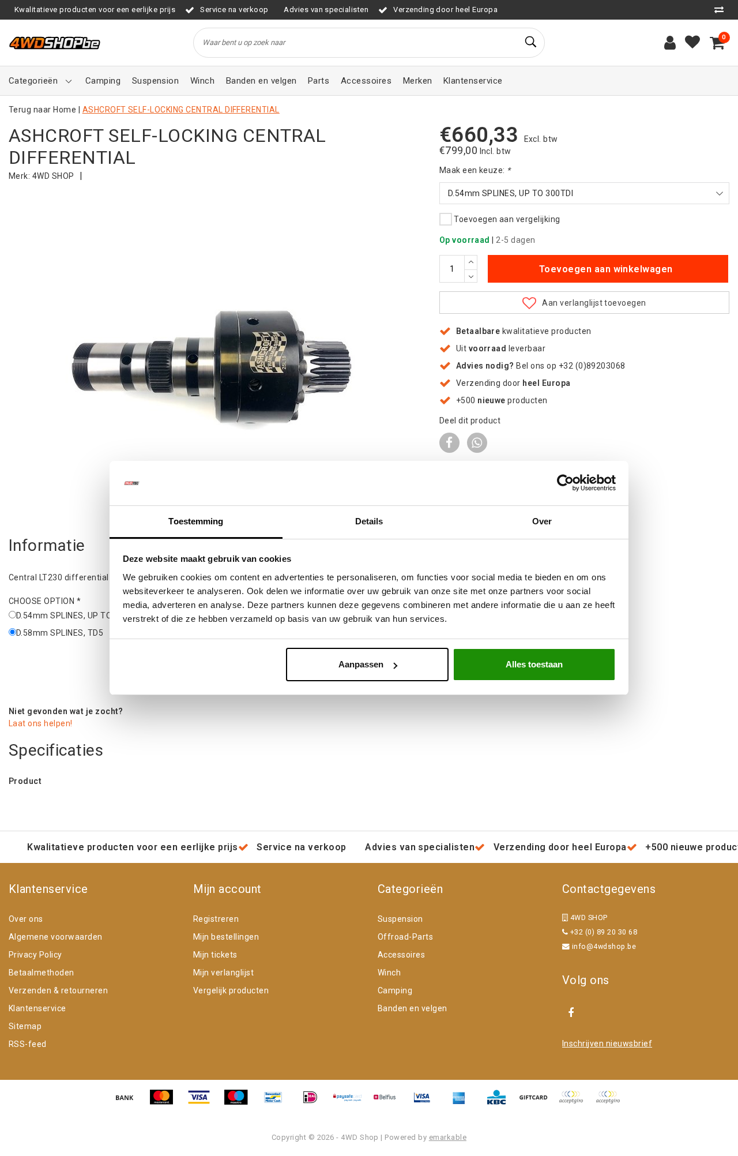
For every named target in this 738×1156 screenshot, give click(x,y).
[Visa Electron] (426, 1102)
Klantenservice (37, 1008)
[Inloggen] (670, 43)
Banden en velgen (412, 1008)
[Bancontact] (277, 1102)
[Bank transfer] (128, 1102)
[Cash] (537, 1102)
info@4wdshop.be (604, 946)
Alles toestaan (534, 664)
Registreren (216, 919)
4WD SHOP (53, 176)
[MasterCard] (165, 1102)
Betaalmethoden (41, 972)
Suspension (400, 919)
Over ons (26, 919)
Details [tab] (369, 521)
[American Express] (463, 1102)
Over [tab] (542, 521)
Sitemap (25, 1026)
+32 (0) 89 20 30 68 (602, 932)
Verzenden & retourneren (58, 990)
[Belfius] (388, 1102)
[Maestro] (239, 1102)
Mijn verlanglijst (223, 972)
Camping (395, 990)
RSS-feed (28, 1044)
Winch (389, 972)
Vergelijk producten (231, 990)
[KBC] (500, 1102)
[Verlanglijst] (692, 43)
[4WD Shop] (55, 43)
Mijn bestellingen (226, 936)
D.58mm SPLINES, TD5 (59, 632)
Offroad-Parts (405, 936)
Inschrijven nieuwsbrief (607, 1043)
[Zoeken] (531, 42)
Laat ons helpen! (41, 723)
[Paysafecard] (351, 1102)
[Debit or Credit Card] (610, 1102)
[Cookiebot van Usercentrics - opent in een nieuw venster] (565, 483)
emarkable (447, 1137)
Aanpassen (360, 664)
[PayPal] (574, 1102)
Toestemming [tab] (195, 521)
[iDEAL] (314, 1102)
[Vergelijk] (721, 9)
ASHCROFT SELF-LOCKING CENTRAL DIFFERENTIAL (181, 109)
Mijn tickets (215, 954)
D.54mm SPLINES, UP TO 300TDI (78, 615)
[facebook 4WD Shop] (570, 1012)
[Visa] (202, 1102)
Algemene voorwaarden (56, 936)
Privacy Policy (35, 954)
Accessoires (401, 954)
